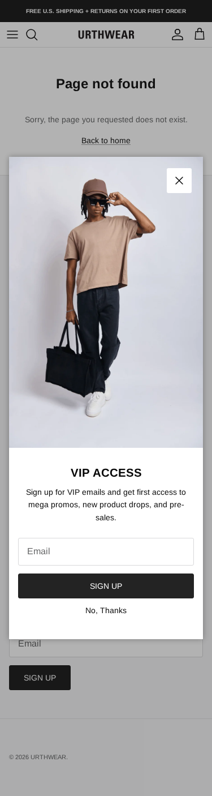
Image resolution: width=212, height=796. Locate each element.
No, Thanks (106, 610)
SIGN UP (106, 585)
